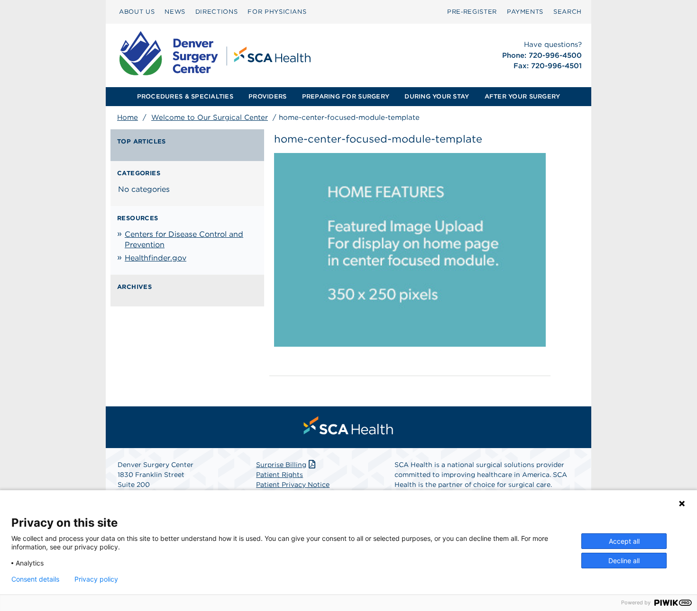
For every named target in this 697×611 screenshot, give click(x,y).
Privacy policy (96, 579)
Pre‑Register (472, 11)
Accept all (624, 541)
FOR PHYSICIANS (277, 11)
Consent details (35, 579)
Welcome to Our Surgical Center (209, 117)
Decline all (624, 561)
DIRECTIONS (216, 11)
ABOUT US (137, 11)
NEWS (175, 11)
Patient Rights (279, 474)
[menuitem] (136, 12)
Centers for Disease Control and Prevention (184, 239)
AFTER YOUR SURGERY (522, 96)
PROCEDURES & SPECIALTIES (185, 96)
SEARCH (567, 11)
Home (127, 117)
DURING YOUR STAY (436, 96)
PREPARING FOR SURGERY (345, 96)
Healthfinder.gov (155, 257)
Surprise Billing (281, 464)
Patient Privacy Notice (293, 484)
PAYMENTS (525, 11)
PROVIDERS (267, 96)
